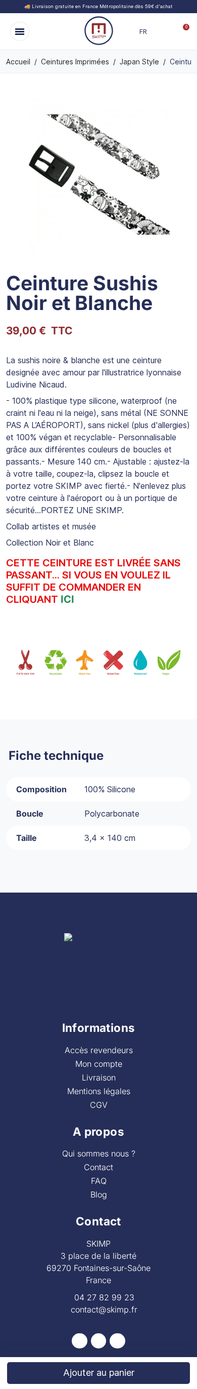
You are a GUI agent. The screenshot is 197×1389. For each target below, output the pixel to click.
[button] (19, 31)
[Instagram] (99, 1341)
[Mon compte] (168, 31)
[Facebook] (79, 1341)
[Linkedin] (117, 1341)
